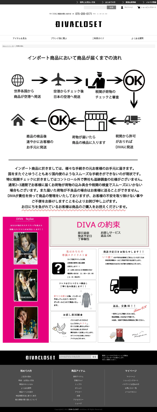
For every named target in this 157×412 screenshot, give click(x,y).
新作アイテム (78, 376)
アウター (78, 392)
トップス (78, 384)
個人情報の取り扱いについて (26, 399)
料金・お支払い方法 (26, 380)
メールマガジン (131, 392)
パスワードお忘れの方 (130, 384)
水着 (78, 396)
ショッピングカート (148, 7)
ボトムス (78, 388)
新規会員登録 (131, 2)
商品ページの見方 (26, 392)
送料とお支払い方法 (87, 2)
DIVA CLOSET (74, 409)
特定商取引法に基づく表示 (26, 396)
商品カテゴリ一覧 (8, 46)
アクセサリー (78, 399)
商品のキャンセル (26, 384)
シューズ (78, 403)
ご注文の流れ (26, 376)
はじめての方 (110, 2)
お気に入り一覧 (131, 388)
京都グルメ (78, 380)
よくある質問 (26, 388)
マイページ (128, 7)
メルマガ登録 (151, 2)
